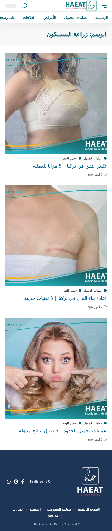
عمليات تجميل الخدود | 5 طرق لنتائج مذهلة (63, 430)
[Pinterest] (16, 481)
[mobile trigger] (102, 5)
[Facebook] (23, 481)
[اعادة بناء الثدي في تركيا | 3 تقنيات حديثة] (56, 235)
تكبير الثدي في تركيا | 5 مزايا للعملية (70, 165)
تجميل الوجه (70, 423)
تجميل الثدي (70, 158)
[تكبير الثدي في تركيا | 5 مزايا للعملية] (56, 103)
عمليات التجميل (93, 158)
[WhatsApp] (8, 481)
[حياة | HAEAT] (80, 5)
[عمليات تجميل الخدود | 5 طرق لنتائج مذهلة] (56, 368)
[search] (24, 6)
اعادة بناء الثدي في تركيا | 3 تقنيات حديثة (65, 298)
